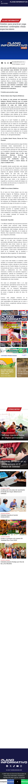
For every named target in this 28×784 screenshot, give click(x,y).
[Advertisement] (14, 391)
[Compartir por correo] (11, 63)
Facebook (10, 781)
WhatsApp (24, 781)
